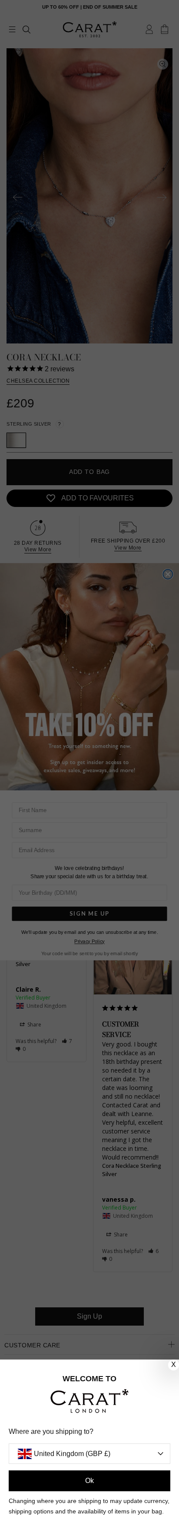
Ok (89, 1480)
